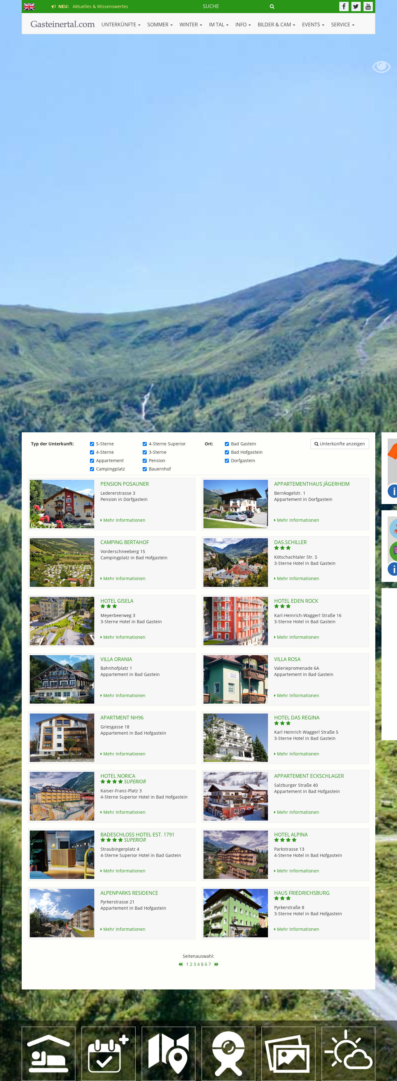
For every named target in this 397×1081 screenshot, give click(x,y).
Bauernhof (160, 469)
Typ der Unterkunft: (52, 444)
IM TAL (217, 24)
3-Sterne (158, 452)
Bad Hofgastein (247, 452)
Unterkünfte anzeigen (342, 444)
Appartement (110, 460)
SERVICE (341, 24)
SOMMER (158, 24)
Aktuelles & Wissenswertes (92, 6)
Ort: (209, 444)
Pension (157, 460)
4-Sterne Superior (167, 444)
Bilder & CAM (275, 24)
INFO (241, 24)
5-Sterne (105, 444)
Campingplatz (110, 469)
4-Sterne (105, 452)
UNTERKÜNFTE (119, 24)
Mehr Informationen (123, 520)
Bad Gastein (243, 444)
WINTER (189, 24)
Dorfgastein (243, 460)
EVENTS (311, 24)
